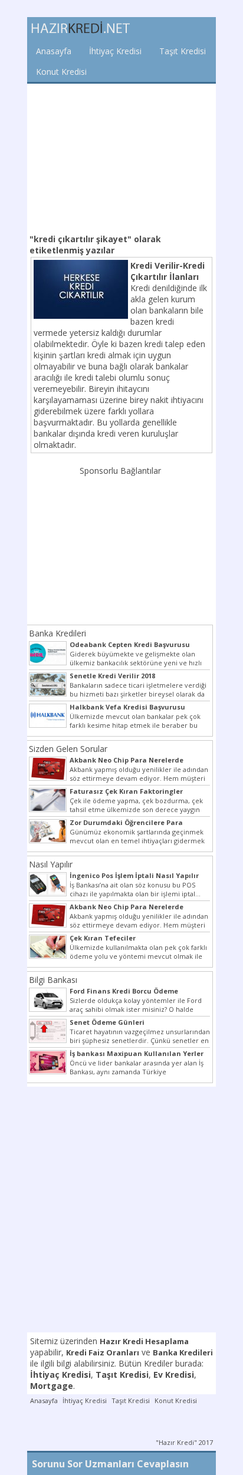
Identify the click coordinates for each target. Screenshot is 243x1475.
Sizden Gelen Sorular (68, 748)
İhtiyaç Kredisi (115, 51)
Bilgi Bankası (53, 979)
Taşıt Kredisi (182, 51)
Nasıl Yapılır (51, 864)
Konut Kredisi (61, 71)
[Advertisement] (121, 157)
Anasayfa (53, 51)
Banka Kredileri (57, 633)
